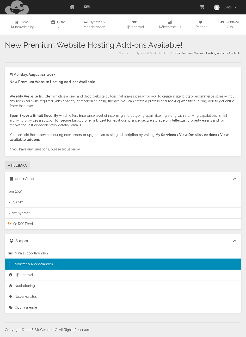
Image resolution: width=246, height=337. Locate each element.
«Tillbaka (17, 165)
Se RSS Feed (22, 224)
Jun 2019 (15, 191)
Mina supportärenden (30, 253)
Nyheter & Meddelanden (152, 53)
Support (124, 53)
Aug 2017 (15, 202)
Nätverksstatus (25, 296)
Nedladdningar (25, 286)
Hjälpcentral (23, 275)
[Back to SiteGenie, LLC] (72, 7)
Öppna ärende (25, 307)
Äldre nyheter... (19, 213)
